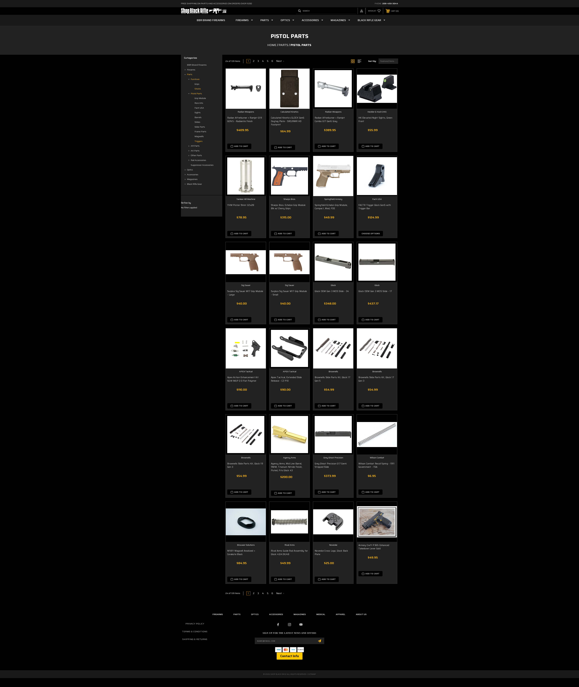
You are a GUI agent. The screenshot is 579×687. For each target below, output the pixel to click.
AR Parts (195, 146)
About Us (361, 614)
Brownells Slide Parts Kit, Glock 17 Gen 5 (332, 379)
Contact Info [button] (289, 656)
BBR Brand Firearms (211, 20)
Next (279, 61)
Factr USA (199, 107)
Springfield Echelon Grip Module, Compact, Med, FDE (331, 206)
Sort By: (372, 61)
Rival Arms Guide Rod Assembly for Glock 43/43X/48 (289, 552)
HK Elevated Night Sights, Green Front (375, 119)
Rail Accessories (198, 160)
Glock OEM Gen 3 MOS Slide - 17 (375, 291)
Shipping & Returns (194, 639)
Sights (198, 112)
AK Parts (195, 150)
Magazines (338, 20)
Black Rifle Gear (369, 20)
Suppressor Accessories (202, 165)
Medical (320, 614)
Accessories (310, 20)
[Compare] (260, 90)
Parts (264, 20)
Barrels (198, 117)
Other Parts (196, 155)
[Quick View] (260, 75)
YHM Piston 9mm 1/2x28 (240, 205)
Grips (197, 84)
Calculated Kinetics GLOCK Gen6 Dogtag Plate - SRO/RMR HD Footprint (287, 121)
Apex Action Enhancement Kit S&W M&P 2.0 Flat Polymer (243, 379)
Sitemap (312, 674)
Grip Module (200, 98)
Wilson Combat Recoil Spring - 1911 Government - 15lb (376, 465)
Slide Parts (200, 127)
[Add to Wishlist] (260, 82)
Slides (197, 122)
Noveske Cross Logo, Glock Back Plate (331, 552)
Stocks (198, 88)
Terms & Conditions (194, 631)
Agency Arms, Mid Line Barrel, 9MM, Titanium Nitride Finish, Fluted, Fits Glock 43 (286, 467)
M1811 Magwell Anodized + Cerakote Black (241, 552)
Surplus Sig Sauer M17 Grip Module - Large (245, 293)
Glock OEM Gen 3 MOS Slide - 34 (332, 291)
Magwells (199, 136)
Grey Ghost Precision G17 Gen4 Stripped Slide (331, 465)
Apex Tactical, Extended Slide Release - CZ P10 (286, 379)
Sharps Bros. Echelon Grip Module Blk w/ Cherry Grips (288, 206)
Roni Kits (199, 103)
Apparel (340, 614)
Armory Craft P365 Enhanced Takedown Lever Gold (373, 547)
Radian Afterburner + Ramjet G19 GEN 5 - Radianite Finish (244, 119)
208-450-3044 (390, 3)
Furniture (195, 79)
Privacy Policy (194, 623)
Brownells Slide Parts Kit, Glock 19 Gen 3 (245, 465)
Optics (285, 20)
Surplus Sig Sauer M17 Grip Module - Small (289, 293)
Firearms (242, 20)
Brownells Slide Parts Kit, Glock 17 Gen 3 (376, 379)
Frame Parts (200, 131)
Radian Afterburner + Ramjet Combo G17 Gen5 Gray (330, 119)
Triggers (198, 141)
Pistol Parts (196, 93)
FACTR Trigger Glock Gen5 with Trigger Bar (374, 206)
